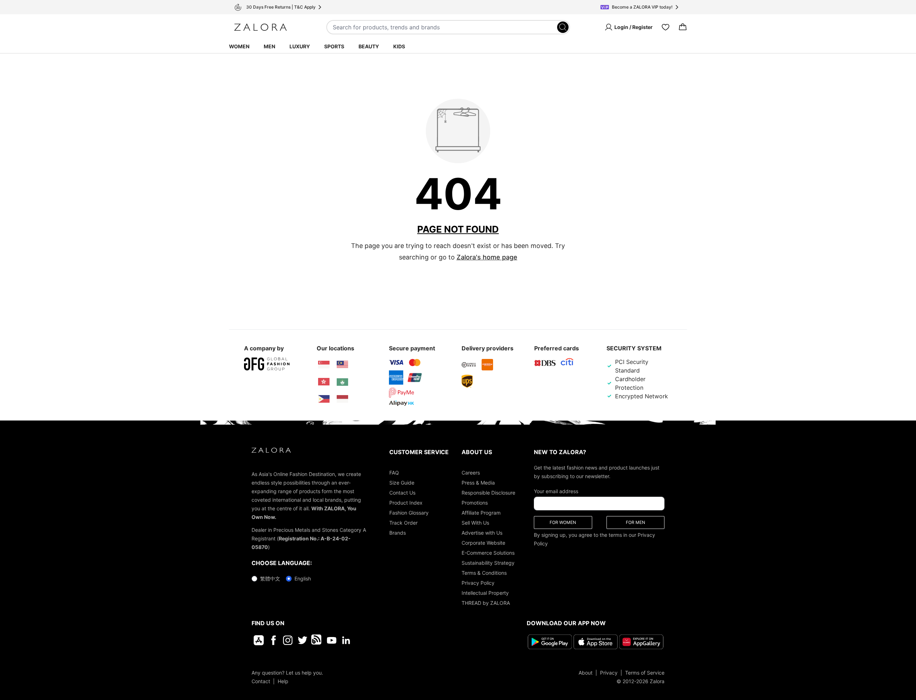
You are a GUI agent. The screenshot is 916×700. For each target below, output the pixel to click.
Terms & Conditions (484, 573)
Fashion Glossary (409, 513)
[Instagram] (288, 640)
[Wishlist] (665, 27)
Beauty (369, 46)
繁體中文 (270, 578)
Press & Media (478, 483)
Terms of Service (644, 673)
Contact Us (402, 493)
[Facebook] (273, 640)
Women (239, 46)
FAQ (394, 473)
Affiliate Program (481, 513)
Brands (397, 533)
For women (563, 522)
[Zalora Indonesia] (342, 399)
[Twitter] (302, 640)
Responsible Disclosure (488, 493)
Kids (399, 46)
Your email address (556, 491)
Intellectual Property (485, 593)
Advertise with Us (482, 533)
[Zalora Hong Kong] (324, 382)
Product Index (406, 503)
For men (635, 522)
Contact (261, 681)
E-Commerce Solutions (488, 553)
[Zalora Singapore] (324, 365)
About (586, 673)
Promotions (475, 503)
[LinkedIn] (346, 640)
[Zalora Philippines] (324, 399)
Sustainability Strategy (488, 563)
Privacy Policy (478, 583)
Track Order (403, 523)
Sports (334, 46)
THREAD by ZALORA (486, 603)
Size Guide (401, 483)
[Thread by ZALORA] (317, 640)
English (302, 578)
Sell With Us (475, 523)
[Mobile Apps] (259, 640)
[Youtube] (331, 640)
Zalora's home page (487, 257)
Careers (471, 473)
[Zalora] (260, 27)
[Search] (563, 27)
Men (269, 46)
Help (283, 681)
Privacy (609, 673)
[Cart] (682, 27)
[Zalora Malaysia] (342, 365)
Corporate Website (483, 543)
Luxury (299, 46)
